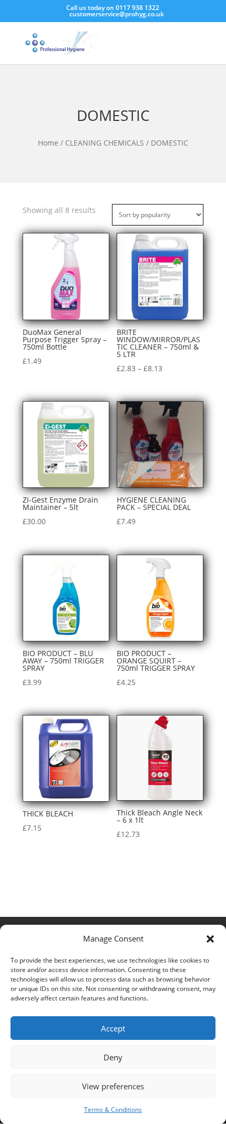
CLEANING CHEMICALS (104, 143)
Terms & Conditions (113, 1109)
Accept (113, 1028)
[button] (210, 939)
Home (48, 143)
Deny (113, 1057)
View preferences (113, 1086)
